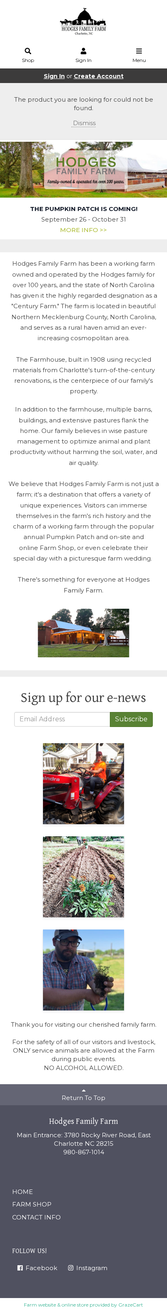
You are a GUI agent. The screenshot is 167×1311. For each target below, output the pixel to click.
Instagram (91, 1268)
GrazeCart (130, 1305)
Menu (139, 60)
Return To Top (83, 1098)
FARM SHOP (31, 1204)
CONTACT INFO (36, 1217)
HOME (22, 1192)
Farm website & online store (56, 1305)
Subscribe (131, 719)
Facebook (40, 1268)
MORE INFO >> (83, 230)
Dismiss (83, 123)
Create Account (99, 76)
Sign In (83, 60)
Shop (28, 60)
